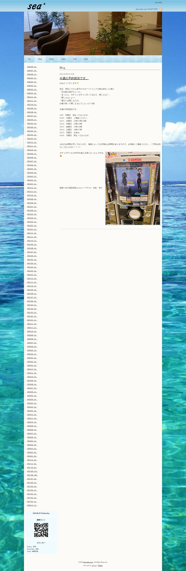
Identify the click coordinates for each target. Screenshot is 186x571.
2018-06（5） (32, 437)
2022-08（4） (32, 248)
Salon (63, 59)
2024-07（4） (32, 161)
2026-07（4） (32, 70)
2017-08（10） (32, 475)
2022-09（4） (32, 244)
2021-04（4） (32, 309)
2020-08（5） (32, 339)
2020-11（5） (32, 327)
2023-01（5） (32, 229)
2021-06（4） (32, 301)
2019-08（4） (32, 384)
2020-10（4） (32, 331)
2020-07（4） (32, 343)
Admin (100, 565)
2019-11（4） (32, 373)
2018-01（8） (32, 456)
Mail (86, 59)
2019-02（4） (32, 407)
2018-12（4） (32, 414)
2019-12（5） (32, 369)
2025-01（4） (32, 138)
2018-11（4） (32, 418)
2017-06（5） (32, 482)
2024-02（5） (32, 180)
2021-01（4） (32, 320)
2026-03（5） (32, 86)
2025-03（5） (32, 131)
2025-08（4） (32, 112)
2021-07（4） (32, 297)
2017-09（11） (32, 471)
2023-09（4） (32, 199)
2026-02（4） (32, 89)
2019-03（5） (32, 403)
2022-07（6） (32, 252)
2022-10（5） (32, 241)
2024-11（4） (32, 146)
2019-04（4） (32, 399)
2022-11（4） (32, 237)
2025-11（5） (32, 101)
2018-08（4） (32, 430)
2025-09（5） (32, 108)
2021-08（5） (32, 293)
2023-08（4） (32, 203)
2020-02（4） (32, 361)
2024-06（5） (32, 165)
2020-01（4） (32, 365)
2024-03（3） (32, 176)
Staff (75, 59)
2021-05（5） (32, 305)
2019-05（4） (32, 396)
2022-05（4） (32, 259)
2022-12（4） (32, 233)
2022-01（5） (32, 275)
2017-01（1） (32, 501)
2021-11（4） (32, 282)
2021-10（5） (32, 286)
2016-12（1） (32, 505)
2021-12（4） (32, 278)
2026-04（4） (32, 82)
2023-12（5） (32, 188)
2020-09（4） (32, 335)
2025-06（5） (32, 120)
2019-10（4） (32, 377)
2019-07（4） (32, 388)
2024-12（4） (32, 142)
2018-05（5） (32, 441)
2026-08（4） (32, 67)
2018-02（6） (32, 452)
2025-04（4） (32, 127)
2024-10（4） (32, 150)
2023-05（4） (32, 214)
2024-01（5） (32, 184)
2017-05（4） (32, 486)
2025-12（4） (32, 97)
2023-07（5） (32, 206)
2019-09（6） (32, 380)
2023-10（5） (32, 195)
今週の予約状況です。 (74, 78)
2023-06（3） (32, 210)
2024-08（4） (32, 157)
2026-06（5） (32, 74)
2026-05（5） (32, 78)
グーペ (94, 565)
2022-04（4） (32, 263)
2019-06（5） (32, 392)
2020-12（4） (32, 324)
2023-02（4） (32, 225)
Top (29, 59)
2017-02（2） (32, 498)
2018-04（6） (32, 445)
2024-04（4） (32, 172)
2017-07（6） (32, 479)
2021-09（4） (32, 290)
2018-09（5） (32, 426)
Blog (40, 59)
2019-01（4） (32, 411)
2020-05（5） (32, 350)
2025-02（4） (32, 135)
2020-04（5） (32, 354)
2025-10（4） (32, 104)
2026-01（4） (32, 93)
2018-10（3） (32, 422)
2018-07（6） (32, 433)
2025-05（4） (32, 123)
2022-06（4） (32, 256)
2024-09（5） (32, 154)
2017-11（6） (32, 464)
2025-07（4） (32, 116)
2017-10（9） (32, 467)
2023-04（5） (32, 218)
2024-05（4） (32, 169)
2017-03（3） (32, 494)
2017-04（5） (32, 490)
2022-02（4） (32, 271)
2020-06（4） (32, 346)
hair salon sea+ (88, 562)
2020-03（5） (32, 358)
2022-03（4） (32, 267)
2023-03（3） (32, 222)
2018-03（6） (32, 448)
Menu (52, 59)
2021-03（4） (32, 312)
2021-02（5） (32, 316)
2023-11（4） (32, 191)
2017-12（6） (32, 460)
